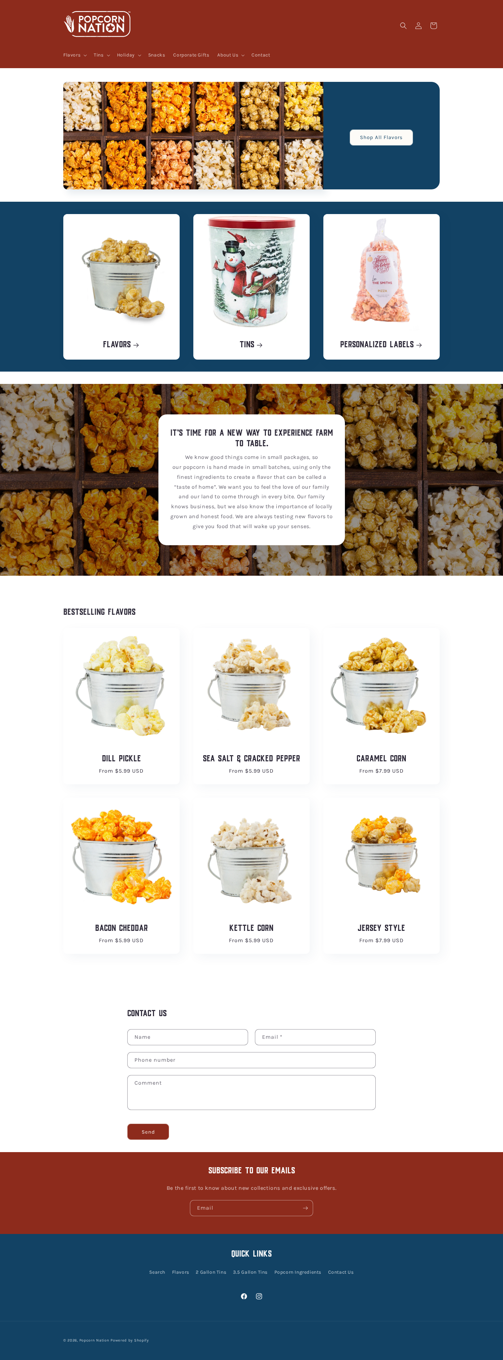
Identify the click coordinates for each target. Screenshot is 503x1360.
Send (148, 1132)
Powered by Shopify (130, 1340)
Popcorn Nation (94, 1340)
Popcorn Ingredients (297, 1272)
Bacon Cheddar (121, 928)
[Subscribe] (305, 1208)
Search (157, 1272)
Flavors (117, 345)
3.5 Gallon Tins (250, 1272)
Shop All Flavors (381, 137)
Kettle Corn (251, 928)
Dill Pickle (121, 759)
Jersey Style (381, 928)
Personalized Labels (377, 345)
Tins (247, 345)
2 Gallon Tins (211, 1272)
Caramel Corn (381, 759)
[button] (74, 55)
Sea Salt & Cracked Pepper (251, 759)
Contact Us (341, 1272)
